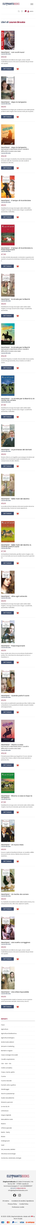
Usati (2, 1145)
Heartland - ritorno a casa (12, 744)
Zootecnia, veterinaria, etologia (11, 1158)
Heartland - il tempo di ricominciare (16, 200)
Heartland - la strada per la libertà (15, 299)
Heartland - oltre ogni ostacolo (14, 596)
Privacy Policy (12, 1204)
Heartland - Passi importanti (13, 646)
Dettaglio (7, 69)
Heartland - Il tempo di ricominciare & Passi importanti (17, 249)
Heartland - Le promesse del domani (16, 449)
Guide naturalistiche (7, 1098)
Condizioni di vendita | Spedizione (22, 1201)
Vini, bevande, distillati (8, 1149)
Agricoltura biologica (7, 1038)
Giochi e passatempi (7, 1094)
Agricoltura (4, 1029)
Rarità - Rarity (5, 1132)
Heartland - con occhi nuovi (12, 52)
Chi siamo (5, 1201)
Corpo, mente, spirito (8, 1072)
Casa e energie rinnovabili (9, 1055)
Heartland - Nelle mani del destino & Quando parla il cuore (16, 546)
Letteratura (4, 1111)
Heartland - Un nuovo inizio (12, 845)
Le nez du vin (5, 1106)
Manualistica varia (7, 1119)
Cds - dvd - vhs (6, 1063)
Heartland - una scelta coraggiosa (15, 942)
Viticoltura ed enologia (8, 1154)
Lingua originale (6, 1115)
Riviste (3, 1136)
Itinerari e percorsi (7, 1102)
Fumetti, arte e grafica (8, 1085)
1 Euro (3, 1025)
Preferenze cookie (18, 1207)
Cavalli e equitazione (7, 1059)
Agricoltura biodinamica (9, 1033)
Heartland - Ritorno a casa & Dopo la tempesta (16, 797)
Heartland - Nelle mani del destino (15, 499)
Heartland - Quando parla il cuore (15, 695)
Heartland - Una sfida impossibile (15, 992)
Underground (5, 1141)
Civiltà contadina (6, 1068)
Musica (3, 1124)
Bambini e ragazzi (6, 1051)
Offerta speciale (6, 1128)
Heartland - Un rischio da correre (15, 894)
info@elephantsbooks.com (18, 1190)
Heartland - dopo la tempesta (13, 102)
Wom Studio (18, 1219)
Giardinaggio (5, 1089)
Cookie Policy (23, 1204)
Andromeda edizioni (7, 1042)
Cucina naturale (6, 1081)
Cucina (3, 1076)
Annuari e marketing (7, 1046)
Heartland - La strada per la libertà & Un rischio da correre (18, 399)
